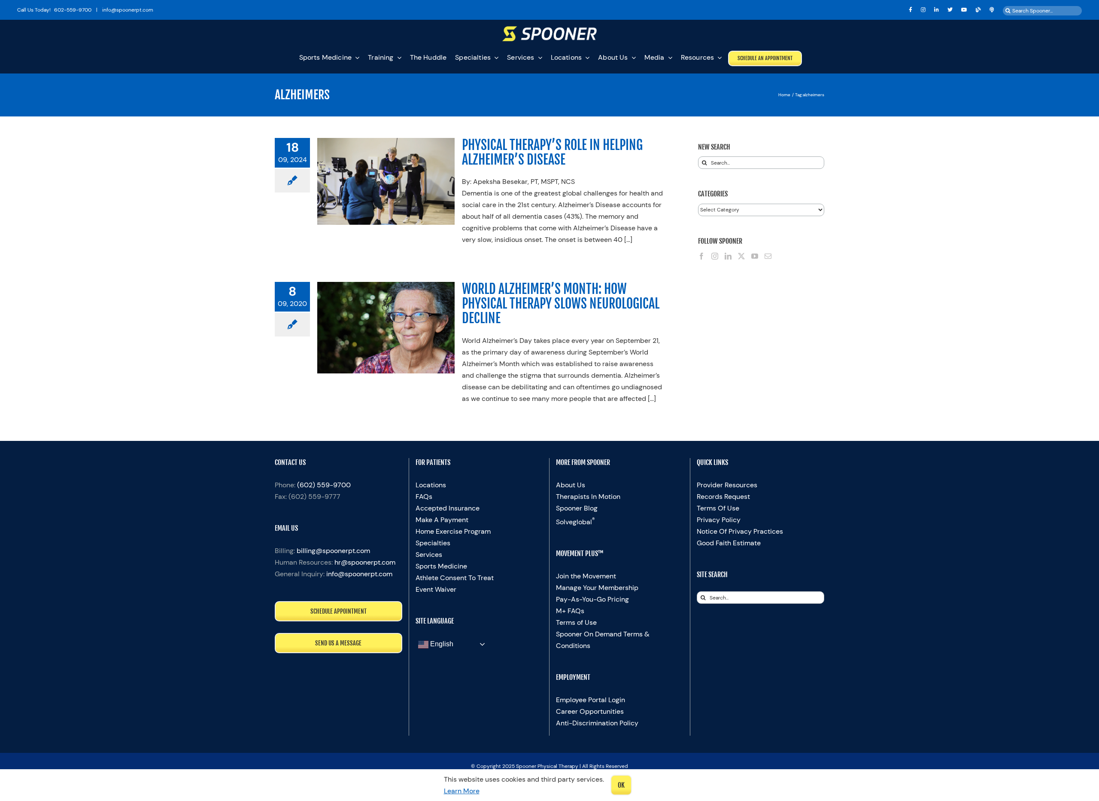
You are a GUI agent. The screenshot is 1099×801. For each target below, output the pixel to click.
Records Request (723, 496)
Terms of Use (576, 622)
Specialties (433, 542)
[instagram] (923, 9)
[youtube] (964, 9)
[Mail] (768, 256)
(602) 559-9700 (324, 484)
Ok (621, 785)
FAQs (424, 496)
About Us (570, 484)
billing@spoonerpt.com (333, 550)
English (440, 644)
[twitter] (950, 9)
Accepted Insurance (448, 508)
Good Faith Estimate (729, 542)
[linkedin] (936, 9)
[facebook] (910, 9)
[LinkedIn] (728, 256)
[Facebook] (701, 256)
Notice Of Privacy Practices (740, 531)
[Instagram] (714, 256)
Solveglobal (575, 521)
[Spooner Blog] (978, 9)
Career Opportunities (590, 711)
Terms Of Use (718, 508)
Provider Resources (727, 484)
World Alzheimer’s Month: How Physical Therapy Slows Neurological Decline (560, 303)
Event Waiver (436, 589)
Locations (431, 484)
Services (429, 554)
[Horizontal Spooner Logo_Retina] (549, 29)
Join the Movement (586, 576)
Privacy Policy (719, 519)
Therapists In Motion (588, 496)
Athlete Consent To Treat (455, 577)
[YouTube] (754, 256)
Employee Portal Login (590, 699)
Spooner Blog (577, 508)
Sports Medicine (441, 566)
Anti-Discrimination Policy (597, 723)
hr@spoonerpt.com (364, 562)
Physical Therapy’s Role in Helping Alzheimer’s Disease (552, 152)
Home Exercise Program (453, 531)
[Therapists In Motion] (992, 9)
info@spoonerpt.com (359, 573)
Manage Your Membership (597, 587)
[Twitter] (741, 256)
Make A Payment (442, 519)
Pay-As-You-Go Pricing (592, 599)
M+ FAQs (570, 610)
